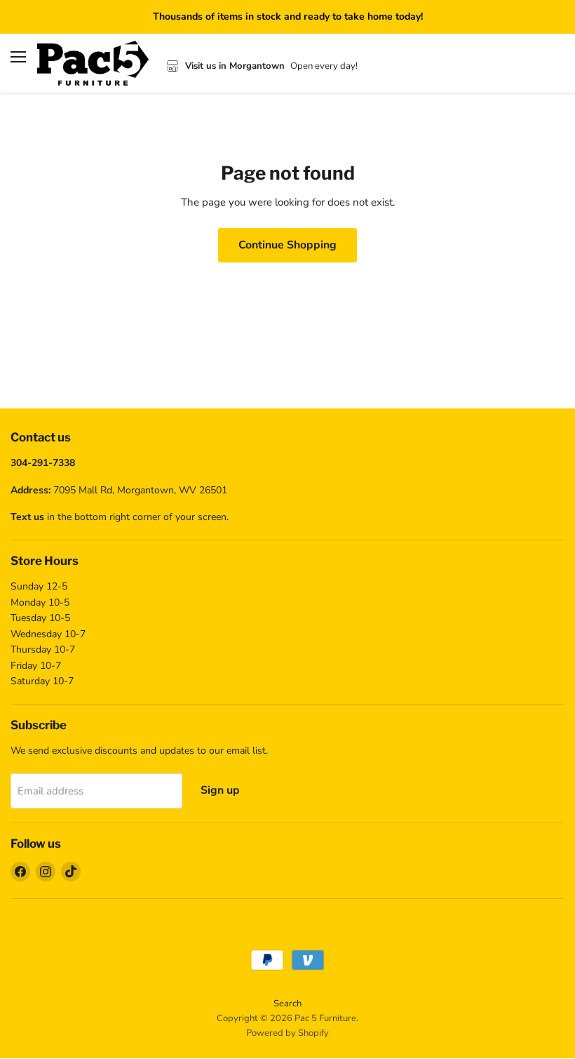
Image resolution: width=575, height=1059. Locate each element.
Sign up (220, 790)
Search (287, 1003)
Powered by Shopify (287, 1033)
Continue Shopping (287, 245)
